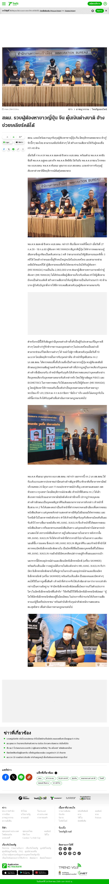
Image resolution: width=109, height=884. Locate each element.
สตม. (40, 778)
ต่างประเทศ (41, 814)
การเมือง (5, 814)
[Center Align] (106, 11)
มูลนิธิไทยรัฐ (42, 848)
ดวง (78, 814)
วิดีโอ (79, 818)
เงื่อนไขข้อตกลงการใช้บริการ (13, 858)
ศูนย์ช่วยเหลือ (28, 851)
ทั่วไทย (23, 811)
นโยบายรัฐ (25, 814)
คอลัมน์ (97, 811)
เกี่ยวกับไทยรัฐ (29, 848)
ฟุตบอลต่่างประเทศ (9, 831)
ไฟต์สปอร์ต (6, 835)
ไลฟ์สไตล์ (62, 821)
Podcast (97, 818)
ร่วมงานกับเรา (16, 848)
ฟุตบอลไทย (25, 831)
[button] (4, 149)
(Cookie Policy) (70, 11)
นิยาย (61, 818)
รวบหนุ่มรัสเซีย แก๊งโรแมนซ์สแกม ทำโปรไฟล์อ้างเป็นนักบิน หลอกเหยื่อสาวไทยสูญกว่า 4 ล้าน (43, 739)
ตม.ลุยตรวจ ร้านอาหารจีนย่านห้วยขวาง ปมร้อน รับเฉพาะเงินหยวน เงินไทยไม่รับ (38, 743)
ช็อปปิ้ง (62, 828)
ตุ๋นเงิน (73, 778)
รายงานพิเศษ (64, 811)
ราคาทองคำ (41, 818)
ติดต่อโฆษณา (41, 858)
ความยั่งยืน (6, 821)
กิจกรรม (5, 848)
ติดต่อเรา (30, 858)
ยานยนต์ (24, 818)
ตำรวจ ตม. (50, 778)
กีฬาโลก (24, 835)
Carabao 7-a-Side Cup (31, 838)
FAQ (19, 851)
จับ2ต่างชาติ (62, 778)
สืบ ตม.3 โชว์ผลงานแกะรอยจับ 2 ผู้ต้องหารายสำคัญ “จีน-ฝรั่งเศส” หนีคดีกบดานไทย (39, 748)
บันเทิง (61, 814)
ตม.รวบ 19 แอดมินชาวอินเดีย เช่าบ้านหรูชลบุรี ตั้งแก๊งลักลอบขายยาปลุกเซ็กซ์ (37, 757)
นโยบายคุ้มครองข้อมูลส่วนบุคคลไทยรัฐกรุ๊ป (19, 855)
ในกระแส (40, 811)
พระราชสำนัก (7, 811)
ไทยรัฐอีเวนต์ (64, 831)
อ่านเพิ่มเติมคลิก (51, 11)
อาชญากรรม (85, 109)
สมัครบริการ (95, 4)
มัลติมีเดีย (81, 821)
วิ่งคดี (99, 778)
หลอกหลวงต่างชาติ (86, 778)
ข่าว (74, 109)
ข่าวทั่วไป (56, 783)
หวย (95, 814)
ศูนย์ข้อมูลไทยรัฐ (8, 851)
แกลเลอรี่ (5, 838)
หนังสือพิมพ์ (81, 811)
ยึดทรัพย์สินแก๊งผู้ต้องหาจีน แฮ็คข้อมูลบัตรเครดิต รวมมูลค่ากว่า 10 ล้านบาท (36, 753)
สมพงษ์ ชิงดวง (43, 783)
